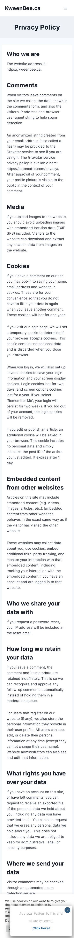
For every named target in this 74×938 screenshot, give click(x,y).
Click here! (41, 928)
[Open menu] (65, 8)
